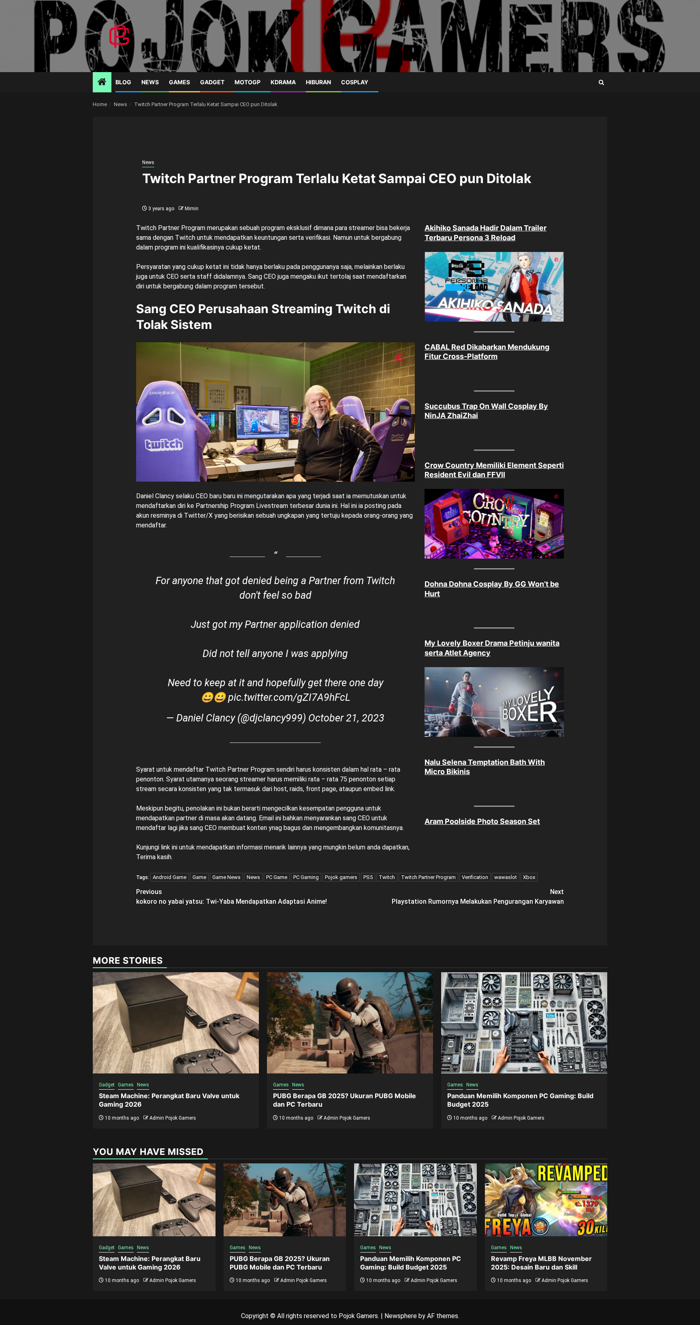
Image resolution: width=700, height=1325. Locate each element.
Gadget (212, 82)
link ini (169, 847)
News (150, 82)
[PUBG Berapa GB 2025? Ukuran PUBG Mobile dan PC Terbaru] (350, 1022)
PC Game (276, 877)
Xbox (529, 877)
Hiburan (318, 82)
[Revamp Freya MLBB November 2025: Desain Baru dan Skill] (546, 1199)
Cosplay (354, 82)
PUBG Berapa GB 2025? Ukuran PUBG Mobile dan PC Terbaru (280, 1263)
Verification (475, 877)
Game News (226, 877)
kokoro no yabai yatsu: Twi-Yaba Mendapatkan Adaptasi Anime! (231, 896)
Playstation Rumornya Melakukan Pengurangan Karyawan (478, 896)
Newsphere (400, 1316)
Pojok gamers (341, 877)
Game (199, 877)
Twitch (387, 877)
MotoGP (247, 82)
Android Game (169, 877)
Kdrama (283, 82)
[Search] (601, 82)
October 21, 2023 (346, 718)
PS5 (368, 877)
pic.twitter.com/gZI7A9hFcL (289, 697)
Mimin (191, 208)
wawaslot (505, 877)
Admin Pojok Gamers (172, 1118)
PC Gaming (306, 877)
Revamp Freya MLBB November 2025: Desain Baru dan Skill (541, 1263)
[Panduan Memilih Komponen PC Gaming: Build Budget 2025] (524, 1022)
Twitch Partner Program (428, 877)
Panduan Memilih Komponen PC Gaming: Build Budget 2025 (410, 1263)
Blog (123, 82)
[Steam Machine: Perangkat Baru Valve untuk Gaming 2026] (176, 1022)
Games (179, 82)
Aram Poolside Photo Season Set (482, 821)
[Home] (102, 82)
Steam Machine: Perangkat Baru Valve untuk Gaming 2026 (150, 1263)
